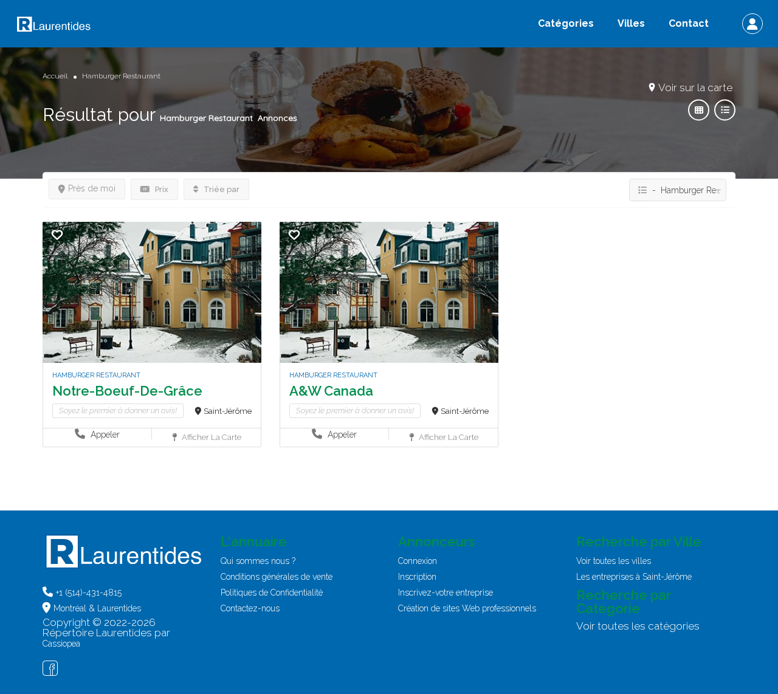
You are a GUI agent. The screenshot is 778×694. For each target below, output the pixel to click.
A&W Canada (331, 391)
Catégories (566, 23)
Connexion (417, 561)
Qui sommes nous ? (258, 561)
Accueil (55, 76)
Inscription (417, 577)
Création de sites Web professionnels (467, 608)
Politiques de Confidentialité (272, 592)
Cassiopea (61, 643)
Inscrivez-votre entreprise (445, 592)
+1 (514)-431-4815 (89, 592)
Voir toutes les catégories (638, 626)
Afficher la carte (210, 437)
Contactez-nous (250, 608)
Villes (631, 23)
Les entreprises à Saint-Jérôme (634, 577)
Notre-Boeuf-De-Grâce (127, 391)
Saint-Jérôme (228, 411)
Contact (689, 23)
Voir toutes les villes (613, 561)
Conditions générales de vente (276, 577)
